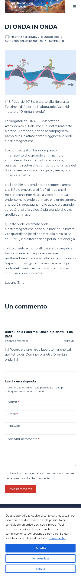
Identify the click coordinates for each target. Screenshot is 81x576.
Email (13, 414)
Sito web (14, 426)
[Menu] (74, 6)
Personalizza (40, 558)
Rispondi (69, 341)
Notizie (38, 41)
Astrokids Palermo (18, 41)
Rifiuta (40, 568)
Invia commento (20, 489)
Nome (13, 402)
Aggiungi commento (24, 439)
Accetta (40, 548)
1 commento (55, 41)
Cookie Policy (57, 538)
